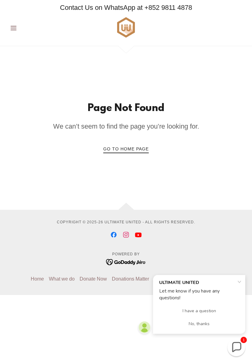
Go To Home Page (126, 148)
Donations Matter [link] (130, 278)
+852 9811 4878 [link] (168, 7)
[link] (126, 27)
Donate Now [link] (93, 278)
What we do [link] (62, 278)
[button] (25, 28)
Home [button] (37, 278)
